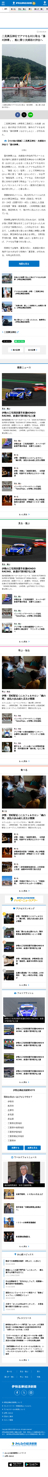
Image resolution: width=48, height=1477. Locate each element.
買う (30, 9)
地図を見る (24, 263)
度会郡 (11, 1119)
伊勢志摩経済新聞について (13, 1402)
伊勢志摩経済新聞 (22, 3)
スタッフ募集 (8, 1420)
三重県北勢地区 (15, 1123)
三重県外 (12, 1140)
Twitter (24, 1392)
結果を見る (32, 1148)
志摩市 (11, 1110)
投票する (15, 1148)
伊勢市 (11, 1101)
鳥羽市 (11, 1106)
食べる (13, 9)
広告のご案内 (8, 1416)
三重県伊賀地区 (15, 1132)
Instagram (31, 1392)
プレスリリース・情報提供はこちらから (17, 1406)
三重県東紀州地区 (16, 1136)
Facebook (17, 1392)
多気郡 (11, 1114)
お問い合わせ (8, 1413)
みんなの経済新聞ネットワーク (24, 1444)
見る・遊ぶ (22, 9)
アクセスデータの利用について (14, 1409)
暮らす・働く (39, 9)
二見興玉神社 (10, 332)
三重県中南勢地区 (16, 1127)
